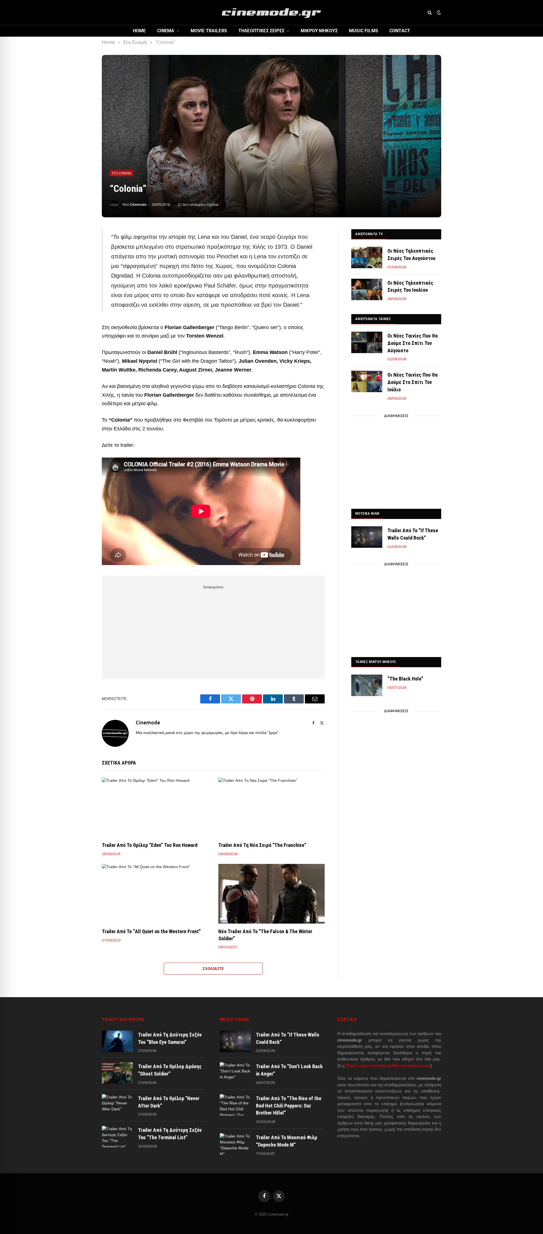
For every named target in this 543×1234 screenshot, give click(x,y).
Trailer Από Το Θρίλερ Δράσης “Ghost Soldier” (170, 1070)
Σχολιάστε (213, 968)
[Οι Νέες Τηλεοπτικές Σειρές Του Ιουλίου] (366, 289)
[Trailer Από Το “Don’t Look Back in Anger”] (235, 1073)
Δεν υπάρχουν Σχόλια (200, 204)
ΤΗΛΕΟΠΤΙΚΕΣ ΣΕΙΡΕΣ (261, 30)
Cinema (165, 30)
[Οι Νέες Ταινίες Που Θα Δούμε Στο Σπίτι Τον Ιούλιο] (366, 381)
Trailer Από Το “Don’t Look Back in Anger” (289, 1070)
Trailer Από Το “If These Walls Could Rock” (412, 534)
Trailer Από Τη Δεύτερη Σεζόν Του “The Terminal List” (170, 1133)
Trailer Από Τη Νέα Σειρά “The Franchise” (262, 845)
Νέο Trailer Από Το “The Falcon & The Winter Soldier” (265, 934)
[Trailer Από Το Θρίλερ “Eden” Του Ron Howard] (155, 808)
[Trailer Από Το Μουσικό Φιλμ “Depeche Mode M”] (235, 1144)
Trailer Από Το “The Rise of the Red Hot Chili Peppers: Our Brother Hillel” (288, 1105)
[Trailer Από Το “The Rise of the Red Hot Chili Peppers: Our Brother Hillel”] (235, 1105)
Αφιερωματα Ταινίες (373, 319)
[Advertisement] (213, 630)
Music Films (363, 30)
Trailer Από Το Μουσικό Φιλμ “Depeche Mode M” (286, 1141)
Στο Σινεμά (121, 173)
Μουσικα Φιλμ (367, 513)
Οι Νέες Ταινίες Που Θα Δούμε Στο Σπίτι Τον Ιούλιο (412, 382)
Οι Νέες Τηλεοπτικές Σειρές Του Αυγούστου (411, 254)
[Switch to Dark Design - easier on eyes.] (438, 12)
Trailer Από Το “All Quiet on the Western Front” (151, 931)
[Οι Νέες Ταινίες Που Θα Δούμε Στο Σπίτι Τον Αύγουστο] (366, 342)
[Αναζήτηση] (429, 12)
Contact (399, 30)
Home (139, 30)
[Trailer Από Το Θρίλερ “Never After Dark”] (117, 1105)
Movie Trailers (209, 30)
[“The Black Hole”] (366, 685)
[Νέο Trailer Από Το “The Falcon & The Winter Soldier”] (271, 894)
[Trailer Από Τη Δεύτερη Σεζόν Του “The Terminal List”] (117, 1136)
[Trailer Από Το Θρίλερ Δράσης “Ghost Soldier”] (117, 1073)
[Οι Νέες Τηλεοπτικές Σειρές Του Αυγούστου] (366, 257)
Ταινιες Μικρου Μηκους (375, 662)
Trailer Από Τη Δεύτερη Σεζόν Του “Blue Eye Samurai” (170, 1038)
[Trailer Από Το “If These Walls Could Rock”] (366, 537)
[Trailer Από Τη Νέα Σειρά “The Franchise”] (271, 808)
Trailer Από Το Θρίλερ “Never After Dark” (168, 1102)
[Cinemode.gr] (271, 12)
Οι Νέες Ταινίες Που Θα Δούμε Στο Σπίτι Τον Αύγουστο (412, 343)
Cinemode (138, 204)
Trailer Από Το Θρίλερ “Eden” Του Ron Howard (149, 845)
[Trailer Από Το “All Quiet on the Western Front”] (155, 894)
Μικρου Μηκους (319, 30)
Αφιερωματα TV (369, 234)
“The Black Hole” (405, 679)
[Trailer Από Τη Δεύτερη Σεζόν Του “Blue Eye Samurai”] (117, 1041)
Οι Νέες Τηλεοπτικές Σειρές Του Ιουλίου (410, 286)
